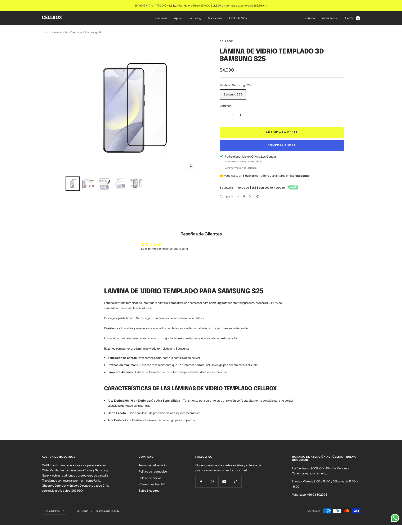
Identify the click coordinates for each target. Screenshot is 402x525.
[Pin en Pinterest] (244, 196)
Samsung (194, 18)
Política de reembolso (153, 471)
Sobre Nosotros (149, 490)
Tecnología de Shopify (106, 510)
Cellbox (226, 41)
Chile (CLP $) (52, 510)
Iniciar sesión (329, 18)
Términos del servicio (152, 465)
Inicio (45, 32)
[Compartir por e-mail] (257, 196)
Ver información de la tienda (240, 167)
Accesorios (215, 18)
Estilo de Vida (238, 18)
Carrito (352, 18)
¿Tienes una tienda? (152, 484)
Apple (178, 18)
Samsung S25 (233, 94)
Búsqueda (308, 18)
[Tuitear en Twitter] (250, 196)
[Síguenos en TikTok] (235, 481)
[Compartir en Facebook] (238, 196)
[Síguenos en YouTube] (224, 481)
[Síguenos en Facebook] (201, 481)
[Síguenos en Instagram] (212, 481)
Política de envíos (150, 478)
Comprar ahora (282, 145)
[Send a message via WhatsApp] (395, 518)
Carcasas (161, 18)
